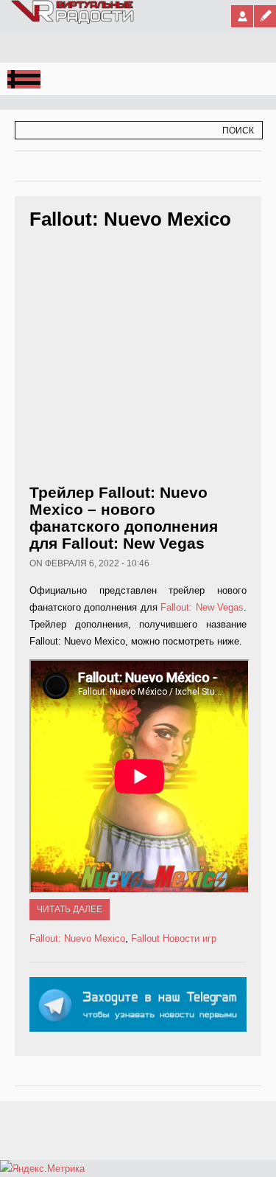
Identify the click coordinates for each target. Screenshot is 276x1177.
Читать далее (69, 909)
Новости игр (189, 938)
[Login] (242, 16)
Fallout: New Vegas (202, 607)
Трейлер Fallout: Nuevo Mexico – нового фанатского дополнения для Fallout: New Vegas (123, 518)
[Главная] (73, 20)
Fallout (145, 938)
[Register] (265, 16)
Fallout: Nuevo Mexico (77, 938)
